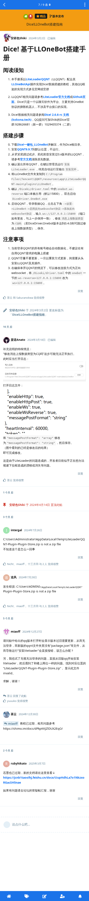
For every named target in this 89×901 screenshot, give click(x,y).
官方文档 (26, 159)
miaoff (13, 724)
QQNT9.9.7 (24, 149)
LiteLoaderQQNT (38, 79)
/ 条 (43, 5)
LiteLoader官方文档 (56, 97)
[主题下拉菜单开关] (85, 5)
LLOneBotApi (20, 84)
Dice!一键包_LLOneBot (32, 144)
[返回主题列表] (4, 5)
